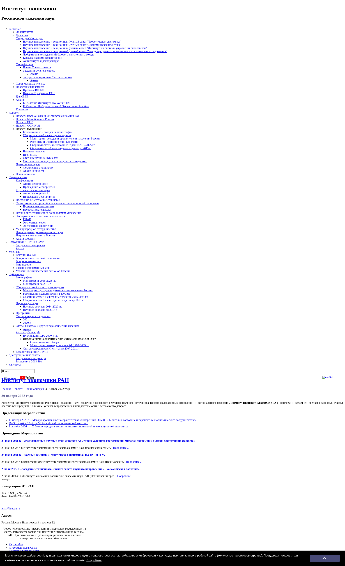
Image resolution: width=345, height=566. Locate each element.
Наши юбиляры (34, 388)
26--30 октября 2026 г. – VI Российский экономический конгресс (48, 423)
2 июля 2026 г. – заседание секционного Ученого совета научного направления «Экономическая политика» (70, 468)
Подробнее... (121, 447)
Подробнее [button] (94, 560)
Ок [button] (324, 558)
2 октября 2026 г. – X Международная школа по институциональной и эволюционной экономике (68, 426)
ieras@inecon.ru (10, 508)
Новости (18, 388)
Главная (6, 388)
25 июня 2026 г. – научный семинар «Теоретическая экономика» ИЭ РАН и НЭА (53, 454)
